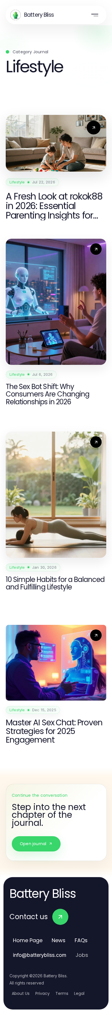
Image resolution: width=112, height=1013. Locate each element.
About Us (21, 993)
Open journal (33, 844)
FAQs (81, 940)
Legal (79, 993)
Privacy (42, 993)
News (58, 940)
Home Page (28, 940)
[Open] (95, 15)
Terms (61, 993)
